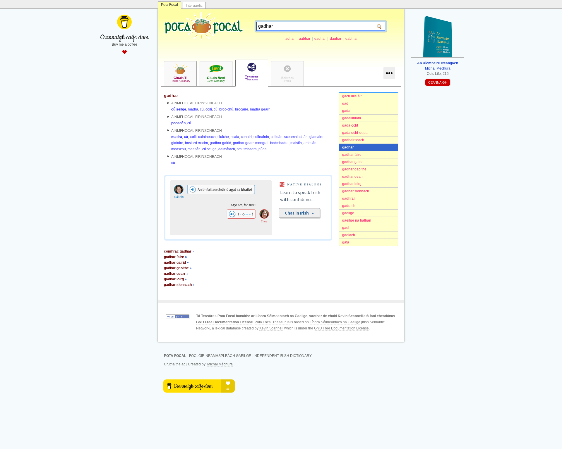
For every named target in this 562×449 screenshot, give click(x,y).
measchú (178, 149)
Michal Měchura (220, 364)
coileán (276, 137)
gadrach (348, 206)
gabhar (304, 39)
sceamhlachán (296, 137)
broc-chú (226, 109)
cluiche (223, 137)
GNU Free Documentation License (224, 322)
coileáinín (261, 137)
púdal (263, 149)
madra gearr (260, 109)
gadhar (348, 147)
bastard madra (196, 143)
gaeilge (348, 213)
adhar (290, 39)
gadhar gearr (352, 177)
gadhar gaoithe (354, 169)
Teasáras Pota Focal (218, 316)
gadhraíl (348, 198)
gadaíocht (350, 125)
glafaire (177, 143)
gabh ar (351, 39)
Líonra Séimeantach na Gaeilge (281, 316)
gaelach (348, 235)
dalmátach (226, 149)
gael (345, 228)
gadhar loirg (351, 184)
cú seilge (178, 109)
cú (202, 109)
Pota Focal (169, 5)
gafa (345, 242)
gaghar (320, 39)
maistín (296, 143)
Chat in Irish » (299, 213)
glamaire (316, 137)
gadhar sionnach (355, 191)
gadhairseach (353, 140)
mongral (261, 143)
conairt (246, 137)
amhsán (310, 143)
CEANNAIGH (437, 82)
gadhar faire (351, 155)
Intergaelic (194, 6)
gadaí (346, 111)
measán (194, 149)
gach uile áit (351, 96)
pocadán (178, 123)
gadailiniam (351, 118)
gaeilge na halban (356, 220)
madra (193, 109)
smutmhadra (247, 149)
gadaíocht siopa (355, 133)
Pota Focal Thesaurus (272, 322)
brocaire (241, 109)
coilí (208, 109)
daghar (335, 39)
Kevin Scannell (350, 316)
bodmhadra (279, 143)
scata (235, 137)
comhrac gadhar (179, 251)
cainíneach (207, 137)
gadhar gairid (353, 162)
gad (345, 103)
